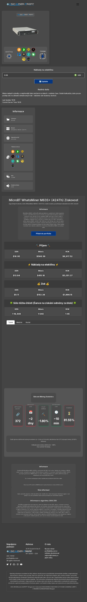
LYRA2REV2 (36, 589)
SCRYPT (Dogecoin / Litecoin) (31, 587)
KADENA (68, 587)
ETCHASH (62, 587)
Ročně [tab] (28, 322)
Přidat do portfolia (43, 234)
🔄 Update (43, 81)
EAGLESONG (46, 587)
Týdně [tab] (10, 322)
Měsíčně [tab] (19, 322)
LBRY (74, 587)
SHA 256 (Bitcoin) (16, 587)
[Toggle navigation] (77, 4)
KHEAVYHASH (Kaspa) (48, 589)
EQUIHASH (54, 587)
